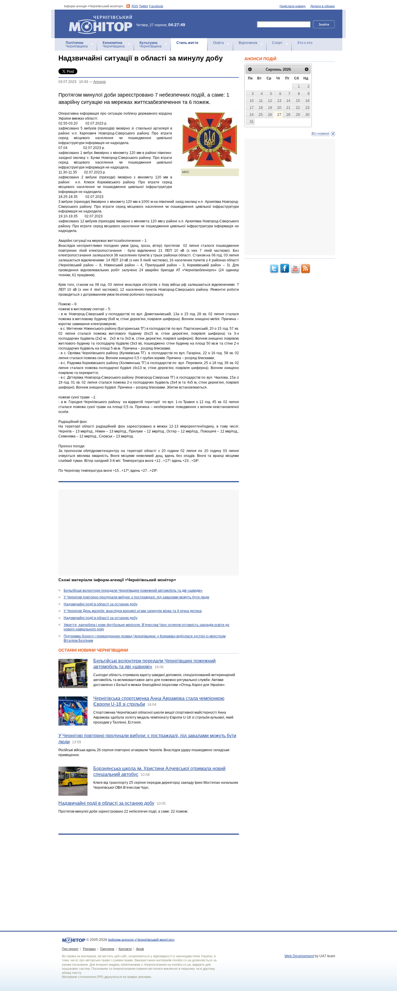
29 (298, 115)
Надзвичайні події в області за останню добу (100, 604)
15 (298, 101)
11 (261, 101)
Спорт (277, 43)
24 (252, 115)
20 (279, 108)
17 (252, 108)
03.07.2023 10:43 (73, 82)
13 (279, 101)
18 (261, 108)
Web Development (299, 956)
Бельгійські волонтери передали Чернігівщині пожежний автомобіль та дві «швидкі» (133, 590)
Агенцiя (99, 82)
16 (307, 101)
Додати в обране (322, 6)
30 (307, 115)
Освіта (218, 43)
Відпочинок (248, 43)
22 (298, 108)
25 (261, 115)
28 (288, 115)
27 (279, 115)
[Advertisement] (148, 532)
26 (270, 115)
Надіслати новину (293, 6)
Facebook (156, 6)
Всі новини (320, 134)
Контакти (125, 949)
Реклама (89, 949)
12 (270, 101)
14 (288, 101)
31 (252, 122)
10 (252, 101)
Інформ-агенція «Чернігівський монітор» (98, 17)
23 (307, 108)
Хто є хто (304, 43)
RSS (135, 6)
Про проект (70, 949)
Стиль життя (187, 43)
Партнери (107, 949)
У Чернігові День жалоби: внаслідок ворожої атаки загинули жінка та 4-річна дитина (133, 611)
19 (270, 108)
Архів (140, 949)
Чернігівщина (77, 44)
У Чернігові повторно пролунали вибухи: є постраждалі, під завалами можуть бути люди (136, 597)
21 (288, 108)
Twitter (143, 6)
